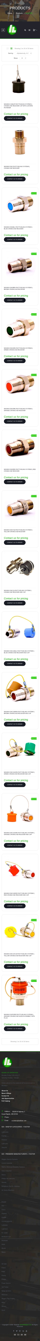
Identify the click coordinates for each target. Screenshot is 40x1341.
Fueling (4, 1136)
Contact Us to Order (14, 118)
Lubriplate (5, 1225)
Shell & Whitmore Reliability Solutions (13, 1167)
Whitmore (4, 1295)
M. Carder (5, 1233)
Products (19, 13)
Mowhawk (5, 1240)
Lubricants (5, 1143)
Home (9, 13)
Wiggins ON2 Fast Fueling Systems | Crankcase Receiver (17, 167)
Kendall (4, 1217)
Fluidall (4, 1202)
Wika (3, 1302)
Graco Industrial (6, 1171)
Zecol (3, 1310)
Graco (3, 1209)
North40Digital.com (26, 1325)
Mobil (3, 1244)
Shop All (4, 1147)
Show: (16, 58)
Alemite (4, 1182)
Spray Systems (6, 1291)
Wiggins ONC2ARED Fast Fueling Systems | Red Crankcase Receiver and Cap (19, 894)
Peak (3, 1271)
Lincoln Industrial (7, 1163)
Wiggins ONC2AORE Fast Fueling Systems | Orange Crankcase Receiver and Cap (19, 833)
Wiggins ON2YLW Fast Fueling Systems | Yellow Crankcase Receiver (18, 530)
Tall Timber (5, 1287)
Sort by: (10, 53)
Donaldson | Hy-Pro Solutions (11, 1186)
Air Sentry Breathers (8, 1190)
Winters (4, 1306)
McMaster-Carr (6, 1236)
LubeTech (5, 1229)
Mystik (4, 1248)
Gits (3, 1206)
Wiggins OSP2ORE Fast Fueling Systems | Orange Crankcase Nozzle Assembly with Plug (19, 1016)
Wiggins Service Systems (10, 1159)
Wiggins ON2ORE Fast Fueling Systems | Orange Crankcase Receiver (18, 409)
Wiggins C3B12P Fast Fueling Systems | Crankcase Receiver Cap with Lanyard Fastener (18, 105)
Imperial (4, 1213)
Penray (4, 1275)
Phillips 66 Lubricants (8, 1178)
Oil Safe (4, 1264)
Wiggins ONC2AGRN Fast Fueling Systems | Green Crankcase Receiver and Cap (19, 773)
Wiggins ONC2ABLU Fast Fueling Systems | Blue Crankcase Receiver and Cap (19, 652)
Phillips (4, 1279)
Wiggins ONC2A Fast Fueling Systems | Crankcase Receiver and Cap (17, 591)
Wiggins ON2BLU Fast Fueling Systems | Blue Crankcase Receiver (18, 228)
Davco (4, 1175)
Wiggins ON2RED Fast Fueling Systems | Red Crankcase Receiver (20, 470)
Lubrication (5, 1132)
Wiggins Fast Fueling (8, 1298)
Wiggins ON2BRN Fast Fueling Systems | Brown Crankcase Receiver (18, 288)
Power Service (6, 1283)
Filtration (4, 1140)
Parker (4, 1268)
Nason (4, 1252)
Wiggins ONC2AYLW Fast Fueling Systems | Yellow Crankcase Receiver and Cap (19, 954)
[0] (34, 30)
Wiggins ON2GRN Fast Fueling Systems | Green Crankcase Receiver (18, 349)
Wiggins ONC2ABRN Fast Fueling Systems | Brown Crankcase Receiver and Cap (19, 712)
